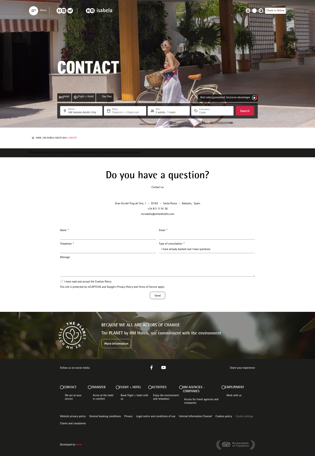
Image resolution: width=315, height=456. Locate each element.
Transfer (99, 387)
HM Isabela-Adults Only (55, 138)
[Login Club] (249, 10)
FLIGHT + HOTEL (130, 387)
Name (63, 230)
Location (118, 152)
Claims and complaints (73, 423)
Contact (135, 152)
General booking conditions (105, 416)
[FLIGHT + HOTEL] (117, 387)
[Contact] (62, 387)
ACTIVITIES (159, 387)
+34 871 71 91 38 (157, 209)
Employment (234, 387)
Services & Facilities (67, 152)
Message (65, 257)
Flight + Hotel (86, 96)
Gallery (127, 152)
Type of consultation (171, 244)
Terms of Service (148, 287)
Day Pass (107, 96)
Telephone (66, 244)
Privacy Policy (125, 287)
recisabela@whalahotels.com (157, 214)
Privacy (128, 416)
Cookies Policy (103, 281)
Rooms (83, 152)
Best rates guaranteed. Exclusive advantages (225, 97)
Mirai (79, 444)
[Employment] (223, 387)
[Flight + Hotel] (76, 97)
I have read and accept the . (112, 284)
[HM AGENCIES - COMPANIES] (181, 387)
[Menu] (33, 10)
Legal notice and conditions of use (155, 416)
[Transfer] (90, 387)
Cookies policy (223, 416)
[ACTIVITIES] (150, 387)
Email (162, 230)
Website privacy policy (73, 416)
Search (245, 111)
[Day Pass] (100, 97)
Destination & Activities (100, 152)
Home (38, 138)
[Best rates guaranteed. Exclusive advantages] (254, 97)
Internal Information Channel (195, 416)
